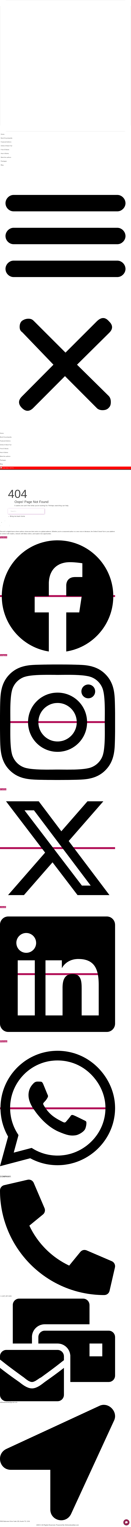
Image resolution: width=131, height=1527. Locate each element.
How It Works (5, 153)
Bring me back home (17, 516)
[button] (65, 299)
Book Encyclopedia (6, 138)
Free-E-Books (5, 149)
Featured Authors (6, 142)
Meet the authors (6, 157)
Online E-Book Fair (6, 146)
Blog (2, 165)
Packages (4, 161)
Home (2, 134)
